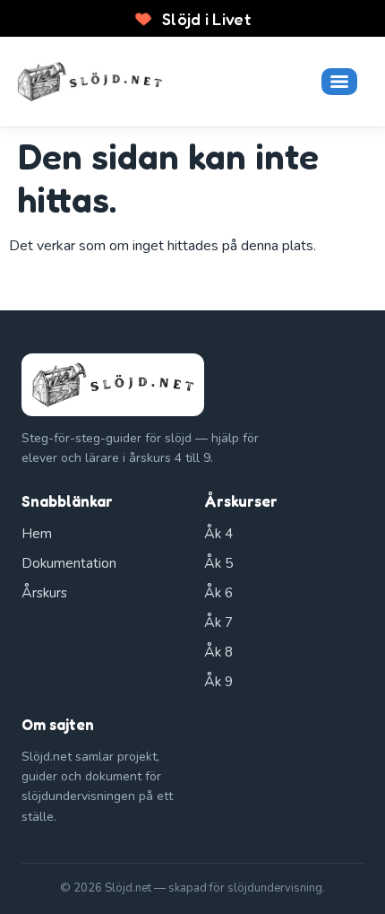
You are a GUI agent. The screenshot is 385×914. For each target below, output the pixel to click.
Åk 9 (218, 682)
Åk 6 (218, 593)
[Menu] (339, 81)
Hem (36, 534)
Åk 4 (218, 534)
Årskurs (44, 593)
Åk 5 (218, 563)
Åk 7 (218, 622)
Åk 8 (218, 652)
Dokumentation (68, 563)
